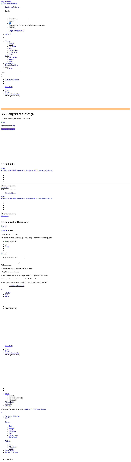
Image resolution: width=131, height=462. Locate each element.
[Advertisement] (38, 103)
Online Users (13, 50)
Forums (11, 43)
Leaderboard (13, 52)
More (10, 54)
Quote (7, 246)
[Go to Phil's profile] (3, 122)
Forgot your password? (16, 31)
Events (11, 45)
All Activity (13, 58)
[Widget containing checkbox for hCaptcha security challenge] (20, 303)
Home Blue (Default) (16, 398)
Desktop (7, 293)
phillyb (4, 230)
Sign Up (7, 34)
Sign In (12, 27)
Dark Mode (13, 400)
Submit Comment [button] (11, 308)
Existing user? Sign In (12, 7)
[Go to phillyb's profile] (4, 226)
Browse (7, 41)
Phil (13, 126)
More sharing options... (8, 186)
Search (11, 59)
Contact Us (8, 404)
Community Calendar (8, 129)
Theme (7, 394)
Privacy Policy (9, 63)
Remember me (13, 25)
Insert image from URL (16, 286)
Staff (10, 48)
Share (3, 168)
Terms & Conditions (11, 65)
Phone (7, 296)
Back (10, 426)
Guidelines (12, 46)
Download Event (10, 193)
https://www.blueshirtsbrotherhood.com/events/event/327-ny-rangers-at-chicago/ (27, 170)
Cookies (7, 406)
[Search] (1, 76)
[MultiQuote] (6, 245)
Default (12, 396)
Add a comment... (6, 265)
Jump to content (6, 2)
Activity (7, 56)
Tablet (7, 294)
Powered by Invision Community (35, 409)
